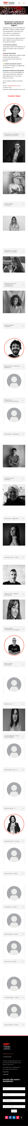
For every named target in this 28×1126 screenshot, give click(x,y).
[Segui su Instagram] (6, 1117)
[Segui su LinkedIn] (14, 1117)
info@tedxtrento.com (8, 1054)
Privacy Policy (6, 1071)
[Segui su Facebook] (10, 1117)
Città (14, 1098)
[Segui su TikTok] (17, 1117)
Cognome (14, 1092)
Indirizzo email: (14, 1104)
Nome (14, 1086)
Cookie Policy (5, 1074)
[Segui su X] (21, 1117)
